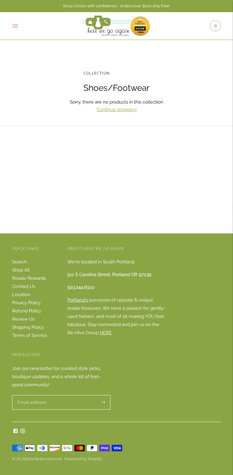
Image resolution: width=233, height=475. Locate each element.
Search (19, 262)
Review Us (23, 319)
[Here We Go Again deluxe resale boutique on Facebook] (15, 431)
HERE (106, 332)
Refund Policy (26, 311)
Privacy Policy (26, 302)
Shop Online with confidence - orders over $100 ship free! (116, 6)
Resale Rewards (29, 278)
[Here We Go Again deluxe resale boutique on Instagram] (22, 431)
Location (21, 294)
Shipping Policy (28, 327)
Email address (31, 395)
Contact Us (23, 286)
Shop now (116, 189)
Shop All (21, 270)
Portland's (77, 300)
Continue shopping (117, 109)
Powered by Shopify (83, 459)
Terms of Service (29, 335)
